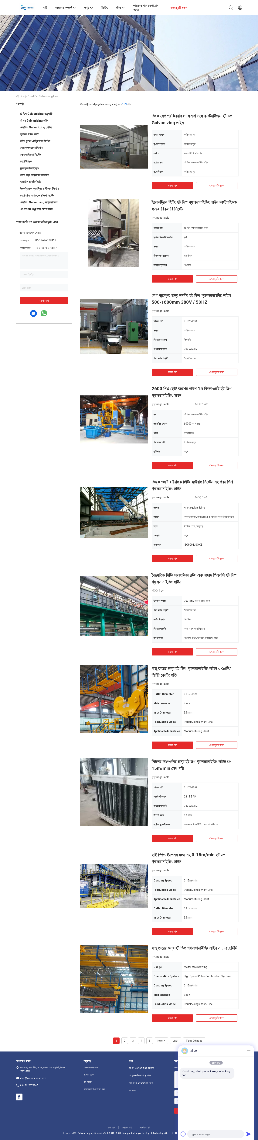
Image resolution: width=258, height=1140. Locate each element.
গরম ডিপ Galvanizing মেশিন (36, 127)
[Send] (249, 1134)
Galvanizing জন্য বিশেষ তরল (36, 209)
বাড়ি (17, 96)
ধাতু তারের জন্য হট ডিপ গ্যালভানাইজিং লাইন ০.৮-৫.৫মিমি (194, 948)
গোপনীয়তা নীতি (145, 1127)
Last (175, 1040)
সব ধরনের (132, 1090)
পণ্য (25, 96)
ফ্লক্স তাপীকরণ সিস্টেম (30, 154)
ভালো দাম (172, 185)
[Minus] (248, 1050)
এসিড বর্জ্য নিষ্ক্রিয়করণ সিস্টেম (34, 175)
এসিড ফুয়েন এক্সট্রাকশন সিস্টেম (35, 141)
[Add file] (183, 1134)
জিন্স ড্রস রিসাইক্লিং (29, 168)
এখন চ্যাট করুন (216, 185)
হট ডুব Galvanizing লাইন (34, 120)
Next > (161, 1040)
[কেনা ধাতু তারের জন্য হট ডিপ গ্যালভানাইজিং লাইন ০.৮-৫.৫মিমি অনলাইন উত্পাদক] (114, 978)
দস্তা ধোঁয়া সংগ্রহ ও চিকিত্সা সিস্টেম (37, 195)
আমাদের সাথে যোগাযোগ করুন (94, 1089)
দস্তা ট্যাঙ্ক (26, 161)
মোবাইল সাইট (127, 1127)
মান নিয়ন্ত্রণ (88, 1082)
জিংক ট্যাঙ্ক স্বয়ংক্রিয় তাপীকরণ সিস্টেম (39, 188)
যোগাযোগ (44, 300)
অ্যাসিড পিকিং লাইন (29, 134)
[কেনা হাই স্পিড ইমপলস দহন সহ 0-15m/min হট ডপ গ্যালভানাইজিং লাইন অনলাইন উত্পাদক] (114, 885)
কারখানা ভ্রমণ (89, 1074)
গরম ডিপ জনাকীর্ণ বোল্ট (30, 182)
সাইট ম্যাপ (111, 1127)
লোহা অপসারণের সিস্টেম (31, 148)
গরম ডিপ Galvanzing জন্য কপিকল (38, 202)
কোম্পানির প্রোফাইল (91, 1067)
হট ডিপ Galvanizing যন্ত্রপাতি (36, 114)
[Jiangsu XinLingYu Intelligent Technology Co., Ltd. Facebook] (19, 1097)
